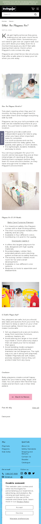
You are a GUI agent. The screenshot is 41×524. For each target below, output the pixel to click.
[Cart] (33, 9)
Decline (19, 513)
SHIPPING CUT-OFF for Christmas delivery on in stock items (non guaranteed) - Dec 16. (20, 2)
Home (4, 21)
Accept (19, 507)
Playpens (6, 449)
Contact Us (26, 457)
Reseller (25, 460)
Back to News (22, 397)
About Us (25, 446)
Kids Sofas (6, 452)
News (11, 21)
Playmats (6, 446)
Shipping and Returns (27, 453)
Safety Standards (29, 449)
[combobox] (20, 14)
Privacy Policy (23, 502)
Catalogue (26, 463)
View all (35, 408)
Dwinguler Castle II (20, 241)
